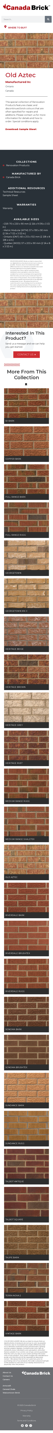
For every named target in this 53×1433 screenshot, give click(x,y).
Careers (6, 1379)
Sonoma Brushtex (16, 1067)
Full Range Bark (15, 497)
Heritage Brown (15, 687)
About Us (7, 1372)
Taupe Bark (12, 1257)
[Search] (48, 19)
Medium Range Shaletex (19, 839)
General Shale (9, 1389)
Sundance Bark (14, 1105)
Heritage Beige (14, 649)
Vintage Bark (13, 1333)
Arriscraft (7, 1386)
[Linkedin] (22, 1425)
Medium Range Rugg (17, 801)
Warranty (27, 1416)
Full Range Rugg (15, 535)
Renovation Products (17, 165)
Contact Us (8, 1376)
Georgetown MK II (16, 611)
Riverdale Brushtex (17, 953)
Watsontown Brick (11, 1393)
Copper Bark (13, 459)
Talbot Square (14, 1219)
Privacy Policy (27, 1410)
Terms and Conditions (26, 1421)
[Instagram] (30, 1425)
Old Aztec (11, 877)
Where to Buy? (17, 27)
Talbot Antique (14, 1181)
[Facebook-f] (26, 1425)
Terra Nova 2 (13, 1295)
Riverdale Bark (14, 915)
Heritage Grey (14, 725)
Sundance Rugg (14, 1143)
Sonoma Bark (13, 1029)
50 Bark (9, 421)
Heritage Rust (13, 763)
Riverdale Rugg (15, 991)
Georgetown (13, 573)
